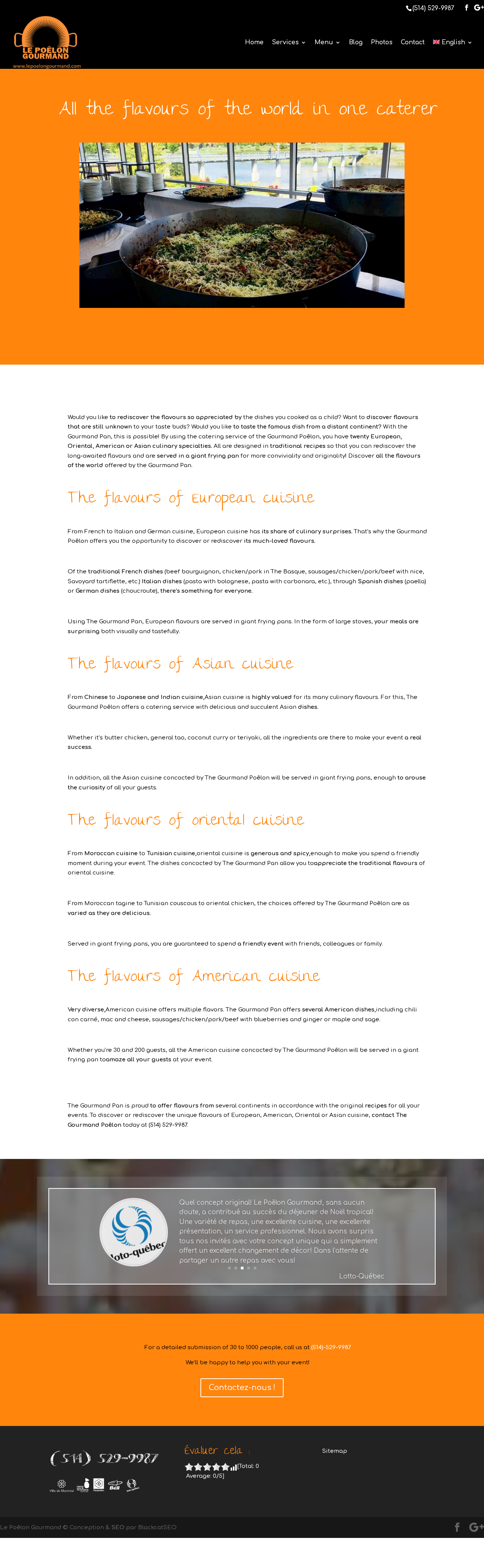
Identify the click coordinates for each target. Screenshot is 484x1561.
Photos (381, 43)
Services (285, 43)
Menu (324, 43)
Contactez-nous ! (242, 1387)
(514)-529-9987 (331, 1347)
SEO (117, 1527)
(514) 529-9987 (433, 8)
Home (254, 43)
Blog (356, 43)
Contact (413, 43)
